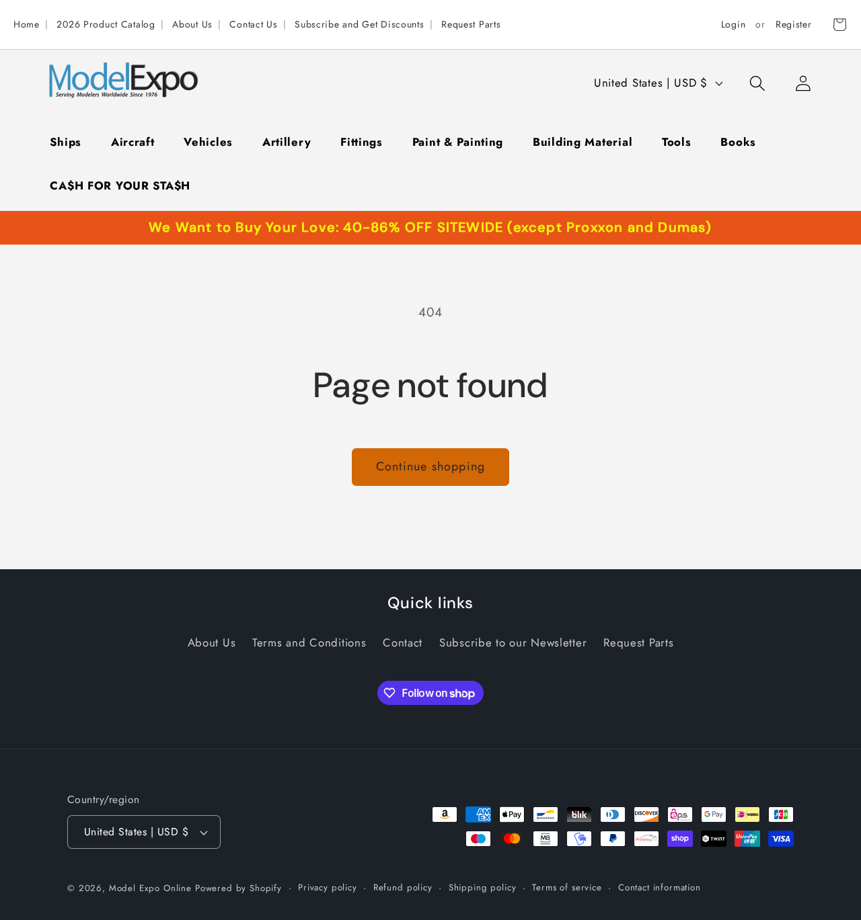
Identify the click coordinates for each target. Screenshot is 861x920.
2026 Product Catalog (106, 24)
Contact (402, 642)
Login (733, 24)
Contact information (659, 887)
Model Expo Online (150, 888)
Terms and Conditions (309, 642)
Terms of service (566, 887)
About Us (192, 24)
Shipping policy (483, 887)
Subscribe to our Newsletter (513, 642)
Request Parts (470, 24)
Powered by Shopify (238, 888)
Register (794, 24)
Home (26, 24)
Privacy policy (327, 887)
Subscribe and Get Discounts (359, 24)
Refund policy (403, 887)
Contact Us (253, 24)
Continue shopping (430, 466)
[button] (757, 83)
